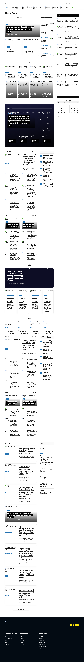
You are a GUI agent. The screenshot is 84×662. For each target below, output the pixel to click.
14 (71, 108)
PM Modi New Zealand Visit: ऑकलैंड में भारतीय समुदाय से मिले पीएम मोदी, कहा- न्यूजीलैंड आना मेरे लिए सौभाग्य (23, 304)
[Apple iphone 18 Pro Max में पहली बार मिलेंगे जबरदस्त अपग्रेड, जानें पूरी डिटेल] (24, 371)
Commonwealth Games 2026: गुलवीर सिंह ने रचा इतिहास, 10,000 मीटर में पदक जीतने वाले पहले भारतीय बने (32, 235)
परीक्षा (6, 327)
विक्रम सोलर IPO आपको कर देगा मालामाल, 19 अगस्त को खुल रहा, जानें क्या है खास (48, 178)
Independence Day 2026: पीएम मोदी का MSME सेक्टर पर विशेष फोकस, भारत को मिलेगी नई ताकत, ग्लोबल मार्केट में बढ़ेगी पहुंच (44, 24)
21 (71, 110)
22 (74, 110)
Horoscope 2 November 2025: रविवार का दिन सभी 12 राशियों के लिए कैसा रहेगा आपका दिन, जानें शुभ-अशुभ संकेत (48, 376)
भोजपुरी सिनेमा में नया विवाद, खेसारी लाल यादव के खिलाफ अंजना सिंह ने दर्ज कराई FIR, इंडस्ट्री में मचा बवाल (41, 118)
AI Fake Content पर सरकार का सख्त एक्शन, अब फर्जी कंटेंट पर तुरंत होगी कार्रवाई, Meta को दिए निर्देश (14, 363)
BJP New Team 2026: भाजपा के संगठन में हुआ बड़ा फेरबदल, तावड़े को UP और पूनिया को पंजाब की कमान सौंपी (29, 159)
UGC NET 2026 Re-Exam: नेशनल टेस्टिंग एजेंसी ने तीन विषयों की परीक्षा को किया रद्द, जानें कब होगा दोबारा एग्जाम (11, 331)
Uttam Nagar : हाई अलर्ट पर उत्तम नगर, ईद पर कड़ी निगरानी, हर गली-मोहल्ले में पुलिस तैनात (44, 470)
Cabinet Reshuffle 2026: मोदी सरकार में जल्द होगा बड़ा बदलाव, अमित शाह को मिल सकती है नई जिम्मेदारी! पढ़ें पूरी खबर (32, 178)
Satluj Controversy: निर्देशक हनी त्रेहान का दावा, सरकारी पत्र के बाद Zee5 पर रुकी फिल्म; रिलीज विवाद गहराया (41, 124)
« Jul (58, 116)
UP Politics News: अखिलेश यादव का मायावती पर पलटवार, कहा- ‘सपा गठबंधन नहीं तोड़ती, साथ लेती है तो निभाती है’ (13, 51)
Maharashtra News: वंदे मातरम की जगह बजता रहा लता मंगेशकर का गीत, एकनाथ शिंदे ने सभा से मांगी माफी (26, 593)
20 (67, 110)
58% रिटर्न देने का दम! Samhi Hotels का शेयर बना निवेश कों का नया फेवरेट (48, 185)
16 (77, 108)
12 (64, 108)
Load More (20, 609)
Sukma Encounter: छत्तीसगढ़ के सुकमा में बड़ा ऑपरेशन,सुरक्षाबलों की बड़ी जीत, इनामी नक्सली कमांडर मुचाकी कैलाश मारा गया (46, 460)
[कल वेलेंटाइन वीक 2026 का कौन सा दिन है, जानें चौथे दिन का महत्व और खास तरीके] (47, 138)
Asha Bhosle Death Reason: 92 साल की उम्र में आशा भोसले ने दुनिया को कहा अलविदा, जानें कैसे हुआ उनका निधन (23, 141)
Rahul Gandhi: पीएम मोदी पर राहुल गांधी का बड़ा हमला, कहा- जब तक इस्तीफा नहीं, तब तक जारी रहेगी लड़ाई (44, 40)
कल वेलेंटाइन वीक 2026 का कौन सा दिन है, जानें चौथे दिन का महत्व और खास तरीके (46, 141)
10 (58, 108)
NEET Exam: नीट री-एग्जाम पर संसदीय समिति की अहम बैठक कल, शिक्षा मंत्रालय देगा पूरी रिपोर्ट (49, 331)
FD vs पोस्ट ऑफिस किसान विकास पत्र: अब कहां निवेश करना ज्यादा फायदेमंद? (48, 163)
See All (33, 151)
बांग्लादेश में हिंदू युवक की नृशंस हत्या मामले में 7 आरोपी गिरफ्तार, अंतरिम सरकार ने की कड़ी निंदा (44, 485)
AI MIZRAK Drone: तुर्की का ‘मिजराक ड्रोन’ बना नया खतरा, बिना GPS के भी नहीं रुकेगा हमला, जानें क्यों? (15, 374)
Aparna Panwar (11, 34)
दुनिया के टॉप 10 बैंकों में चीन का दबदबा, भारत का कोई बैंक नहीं (48, 157)
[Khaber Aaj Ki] (5, 3)
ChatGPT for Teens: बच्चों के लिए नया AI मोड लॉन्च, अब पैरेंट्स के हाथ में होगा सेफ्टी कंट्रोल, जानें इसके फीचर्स (29, 344)
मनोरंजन (10, 113)
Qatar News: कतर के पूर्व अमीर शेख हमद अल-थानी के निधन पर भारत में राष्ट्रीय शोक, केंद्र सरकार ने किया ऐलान (10, 303)
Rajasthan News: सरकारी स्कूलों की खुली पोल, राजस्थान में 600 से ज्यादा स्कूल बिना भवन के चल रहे (20, 29)
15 (74, 108)
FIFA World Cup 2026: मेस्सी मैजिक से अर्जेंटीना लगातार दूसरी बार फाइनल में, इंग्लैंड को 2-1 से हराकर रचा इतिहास (32, 257)
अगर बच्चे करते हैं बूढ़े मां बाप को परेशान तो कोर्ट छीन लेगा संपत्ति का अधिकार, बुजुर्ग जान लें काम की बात (48, 343)
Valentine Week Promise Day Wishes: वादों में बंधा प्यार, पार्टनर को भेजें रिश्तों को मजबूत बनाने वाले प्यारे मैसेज (35, 141)
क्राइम (41, 453)
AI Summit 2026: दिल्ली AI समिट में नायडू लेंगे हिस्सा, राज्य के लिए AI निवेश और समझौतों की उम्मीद (31, 384)
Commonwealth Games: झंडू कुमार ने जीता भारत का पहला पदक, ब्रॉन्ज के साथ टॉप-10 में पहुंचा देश (31, 245)
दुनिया (21, 295)
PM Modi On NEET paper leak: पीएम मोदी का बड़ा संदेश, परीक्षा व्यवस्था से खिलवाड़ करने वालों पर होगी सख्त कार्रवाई (24, 331)
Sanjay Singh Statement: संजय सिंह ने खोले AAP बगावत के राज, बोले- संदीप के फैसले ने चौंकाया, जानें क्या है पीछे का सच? (14, 191)
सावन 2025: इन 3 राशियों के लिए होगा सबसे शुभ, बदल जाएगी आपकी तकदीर (48, 351)
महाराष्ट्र (7, 595)
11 (61, 108)
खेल (7, 221)
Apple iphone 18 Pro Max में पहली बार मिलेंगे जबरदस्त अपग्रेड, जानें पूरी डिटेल (32, 374)
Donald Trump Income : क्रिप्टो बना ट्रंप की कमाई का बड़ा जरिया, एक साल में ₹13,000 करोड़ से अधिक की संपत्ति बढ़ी (48, 305)
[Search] (42, 3)
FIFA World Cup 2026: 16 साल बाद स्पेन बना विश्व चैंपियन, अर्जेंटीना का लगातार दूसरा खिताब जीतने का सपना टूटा (15, 257)
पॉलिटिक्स (7, 163)
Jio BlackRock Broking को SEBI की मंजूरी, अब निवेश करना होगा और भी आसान (48, 170)
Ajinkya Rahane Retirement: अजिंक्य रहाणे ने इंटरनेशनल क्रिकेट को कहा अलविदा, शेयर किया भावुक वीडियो (14, 235)
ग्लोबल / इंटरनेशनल (10, 295)
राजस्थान (8, 24)
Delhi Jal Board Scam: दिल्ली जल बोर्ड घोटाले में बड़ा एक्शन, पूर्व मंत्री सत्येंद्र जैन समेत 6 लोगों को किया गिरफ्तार (49, 76)
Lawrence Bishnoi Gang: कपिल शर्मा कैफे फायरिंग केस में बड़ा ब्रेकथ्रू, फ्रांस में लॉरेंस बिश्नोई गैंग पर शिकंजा (35, 303)
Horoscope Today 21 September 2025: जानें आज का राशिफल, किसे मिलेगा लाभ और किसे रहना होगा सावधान (48, 366)
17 (58, 110)
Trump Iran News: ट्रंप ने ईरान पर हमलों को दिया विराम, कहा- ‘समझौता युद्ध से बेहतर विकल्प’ (15, 276)
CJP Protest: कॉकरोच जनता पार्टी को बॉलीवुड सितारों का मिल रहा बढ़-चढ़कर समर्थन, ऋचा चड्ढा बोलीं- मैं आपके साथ (14, 205)
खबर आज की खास (44, 21)
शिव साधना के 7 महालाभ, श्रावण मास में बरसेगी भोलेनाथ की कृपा (48, 358)
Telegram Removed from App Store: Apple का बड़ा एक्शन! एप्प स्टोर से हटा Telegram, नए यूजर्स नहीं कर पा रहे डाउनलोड (32, 363)
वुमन (7, 399)
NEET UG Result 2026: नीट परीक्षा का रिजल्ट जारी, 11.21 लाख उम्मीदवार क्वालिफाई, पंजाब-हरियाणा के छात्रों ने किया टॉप (37, 331)
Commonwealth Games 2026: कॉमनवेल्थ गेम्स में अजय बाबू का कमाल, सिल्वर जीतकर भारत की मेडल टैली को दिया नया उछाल (15, 245)
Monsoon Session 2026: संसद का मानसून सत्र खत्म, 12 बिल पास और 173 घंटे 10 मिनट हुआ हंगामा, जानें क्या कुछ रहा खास (44, 48)
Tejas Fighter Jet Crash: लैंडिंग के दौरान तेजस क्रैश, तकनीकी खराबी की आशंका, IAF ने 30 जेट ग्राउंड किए (15, 384)
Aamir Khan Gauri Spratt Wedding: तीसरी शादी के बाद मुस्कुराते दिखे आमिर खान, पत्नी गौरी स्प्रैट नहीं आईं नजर (41, 130)
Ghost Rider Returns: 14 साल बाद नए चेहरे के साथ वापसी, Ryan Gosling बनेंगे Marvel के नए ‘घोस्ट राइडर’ (41, 113)
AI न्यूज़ (7, 348)
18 (61, 110)
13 (67, 108)
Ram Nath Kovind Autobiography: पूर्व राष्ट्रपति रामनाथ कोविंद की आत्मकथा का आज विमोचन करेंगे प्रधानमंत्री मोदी (44, 57)
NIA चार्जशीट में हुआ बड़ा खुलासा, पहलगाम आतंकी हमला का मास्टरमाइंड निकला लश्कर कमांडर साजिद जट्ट (43, 492)
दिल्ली (32, 72)
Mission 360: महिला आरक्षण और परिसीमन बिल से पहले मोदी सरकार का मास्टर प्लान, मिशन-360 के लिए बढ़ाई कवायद (15, 178)
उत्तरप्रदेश (19, 72)
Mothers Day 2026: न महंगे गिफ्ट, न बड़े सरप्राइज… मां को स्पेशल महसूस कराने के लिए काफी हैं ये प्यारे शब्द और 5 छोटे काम (12, 141)
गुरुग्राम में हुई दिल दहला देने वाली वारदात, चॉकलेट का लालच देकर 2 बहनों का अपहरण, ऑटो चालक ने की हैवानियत (44, 477)
